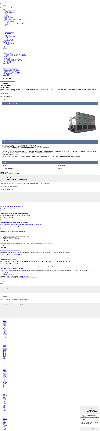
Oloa (4, 20)
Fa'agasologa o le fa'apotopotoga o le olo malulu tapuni (11, 254)
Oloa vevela (22, 276)
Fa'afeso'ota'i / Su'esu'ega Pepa (8, 43)
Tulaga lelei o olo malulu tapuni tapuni (8, 259)
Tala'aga (6, 38)
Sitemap (27, 276)
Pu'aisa (6, 15)
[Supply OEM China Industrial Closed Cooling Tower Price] (11, 210)
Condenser (13, 277)
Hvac (6, 18)
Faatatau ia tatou (6, 272)
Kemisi (6, 13)
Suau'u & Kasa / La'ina (9, 12)
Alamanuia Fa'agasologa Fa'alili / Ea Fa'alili (13, 19)
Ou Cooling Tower (34, 277)
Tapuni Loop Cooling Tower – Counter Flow (15, 29)
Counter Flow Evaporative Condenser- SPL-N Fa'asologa (18, 23)
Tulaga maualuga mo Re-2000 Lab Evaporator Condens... (14, 222)
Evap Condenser (28, 277)
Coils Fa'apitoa (8, 24)
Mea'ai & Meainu (8, 11)
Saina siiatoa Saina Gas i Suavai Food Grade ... (11, 226)
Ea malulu (7, 26)
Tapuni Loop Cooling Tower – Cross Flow (15, 28)
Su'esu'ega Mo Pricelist (4, 245)
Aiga (4, 9)
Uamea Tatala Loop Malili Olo (10, 31)
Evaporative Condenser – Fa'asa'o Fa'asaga (11, 71)
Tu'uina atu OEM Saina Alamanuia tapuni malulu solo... (14, 213)
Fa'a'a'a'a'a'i (7, 25)
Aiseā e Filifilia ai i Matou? (10, 36)
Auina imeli (2, 284)
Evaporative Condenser (9, 21)
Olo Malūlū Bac (3, 277)
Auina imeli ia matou (4, 93)
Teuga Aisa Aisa (8, 33)
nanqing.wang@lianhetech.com (11, 237)
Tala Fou (4, 41)
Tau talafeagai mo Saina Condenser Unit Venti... (11, 217)
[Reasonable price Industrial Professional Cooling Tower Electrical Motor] (11, 206)
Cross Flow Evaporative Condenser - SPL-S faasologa (17, 22)
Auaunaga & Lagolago (9, 40)
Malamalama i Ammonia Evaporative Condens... (10, 263)
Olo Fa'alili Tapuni (8, 27)
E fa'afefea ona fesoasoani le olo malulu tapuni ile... (10, 250)
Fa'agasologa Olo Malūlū (20, 277)
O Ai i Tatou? (7, 35)
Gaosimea (7, 14)
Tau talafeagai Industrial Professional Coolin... (11, 208)
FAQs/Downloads (6, 42)
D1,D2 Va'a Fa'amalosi (9, 32)
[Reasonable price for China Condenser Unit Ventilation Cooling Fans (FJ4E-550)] (15, 215)
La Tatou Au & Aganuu (9, 39)
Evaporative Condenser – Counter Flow (10, 69)
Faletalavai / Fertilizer (9, 17)
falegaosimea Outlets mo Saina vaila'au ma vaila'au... (13, 231)
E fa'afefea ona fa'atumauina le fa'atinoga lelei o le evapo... (11, 268)
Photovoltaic (7, 16)
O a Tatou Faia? (8, 37)
